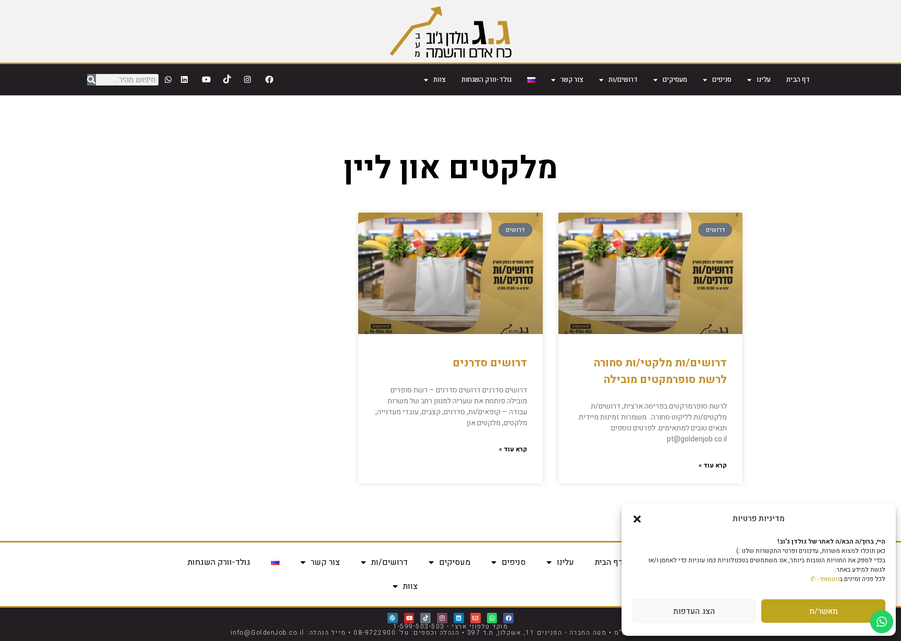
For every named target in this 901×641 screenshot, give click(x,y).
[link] (450, 31)
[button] (637, 519)
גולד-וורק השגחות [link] (486, 79)
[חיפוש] (91, 79)
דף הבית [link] (798, 79)
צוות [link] (439, 79)
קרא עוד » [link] (713, 465)
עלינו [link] (764, 79)
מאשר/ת (823, 611)
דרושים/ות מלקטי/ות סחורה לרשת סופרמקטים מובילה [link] (660, 371)
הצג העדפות (694, 611)
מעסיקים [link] (675, 79)
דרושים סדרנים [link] (490, 363)
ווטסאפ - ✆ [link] (824, 579)
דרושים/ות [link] (623, 79)
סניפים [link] (722, 79)
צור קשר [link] (572, 79)
